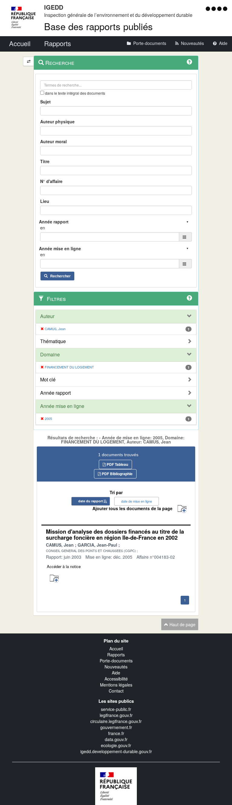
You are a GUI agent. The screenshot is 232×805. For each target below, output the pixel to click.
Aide (116, 673)
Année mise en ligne (62, 406)
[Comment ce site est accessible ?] (208, 8)
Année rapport (55, 393)
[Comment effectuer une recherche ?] (189, 62)
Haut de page (181, 624)
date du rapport (90, 501)
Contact (116, 691)
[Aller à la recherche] (220, 8)
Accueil (116, 649)
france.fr (116, 733)
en (42, 228)
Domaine (50, 354)
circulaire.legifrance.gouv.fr (116, 721)
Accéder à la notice (64, 566)
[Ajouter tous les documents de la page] (182, 509)
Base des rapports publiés (98, 26)
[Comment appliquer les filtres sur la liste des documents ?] (189, 298)
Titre (45, 161)
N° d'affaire (51, 181)
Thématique (53, 341)
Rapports (116, 655)
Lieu (44, 201)
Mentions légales (116, 685)
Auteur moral (53, 141)
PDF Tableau (117, 464)
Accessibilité (116, 679)
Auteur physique (57, 121)
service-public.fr (116, 709)
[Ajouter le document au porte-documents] (54, 578)
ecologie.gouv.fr (116, 745)
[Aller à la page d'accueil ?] (225, 8)
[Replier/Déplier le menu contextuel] (28, 61)
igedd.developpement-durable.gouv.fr (116, 751)
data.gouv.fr (116, 739)
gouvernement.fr (116, 727)
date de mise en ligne (136, 501)
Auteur (47, 316)
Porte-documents (116, 661)
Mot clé (48, 379)
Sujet (45, 102)
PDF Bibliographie (117, 473)
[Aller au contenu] (214, 8)
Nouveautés (116, 667)
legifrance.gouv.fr (116, 715)
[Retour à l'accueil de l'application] (116, 785)
